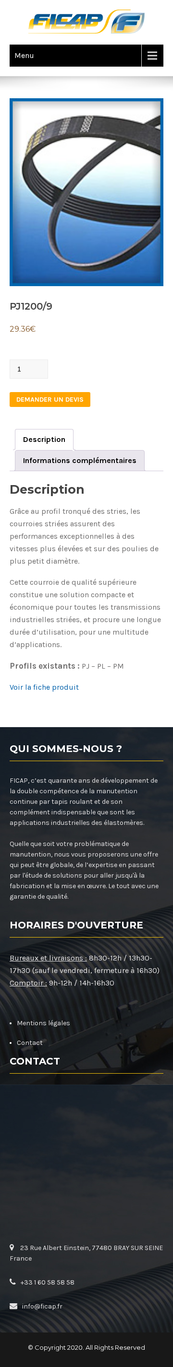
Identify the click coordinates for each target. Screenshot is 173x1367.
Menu (24, 55)
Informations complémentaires (79, 460)
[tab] (44, 439)
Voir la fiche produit (44, 687)
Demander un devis (50, 399)
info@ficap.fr (42, 1306)
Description (44, 439)
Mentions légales (43, 1023)
